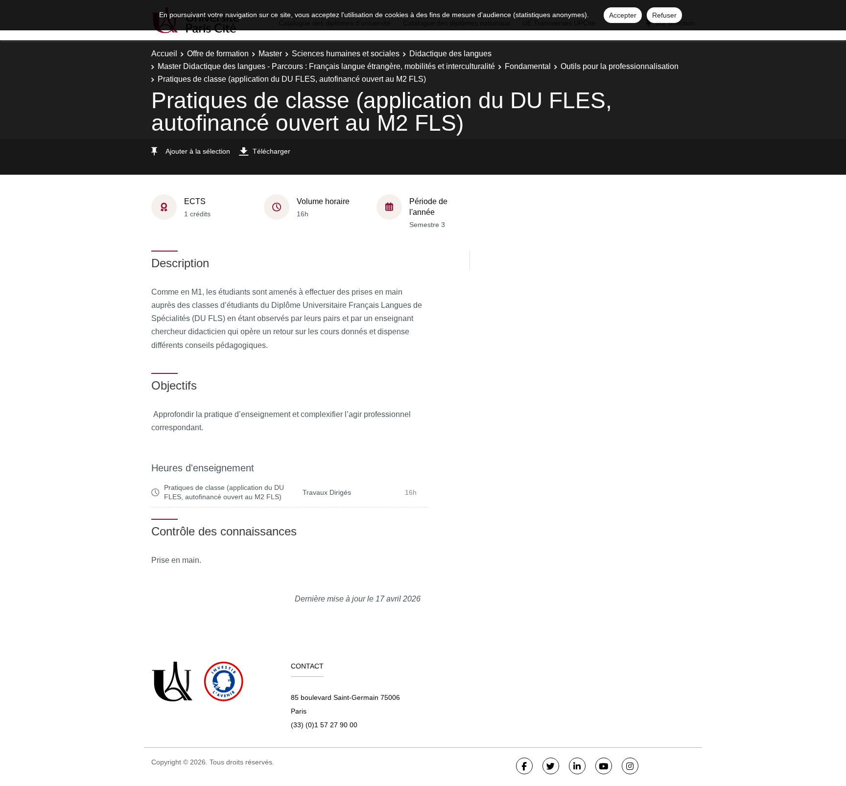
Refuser (664, 15)
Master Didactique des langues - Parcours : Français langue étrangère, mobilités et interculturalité (326, 66)
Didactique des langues (450, 53)
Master (270, 53)
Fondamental (528, 66)
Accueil (164, 53)
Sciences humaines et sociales (346, 53)
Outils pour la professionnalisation (620, 66)
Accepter (622, 15)
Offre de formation (218, 53)
